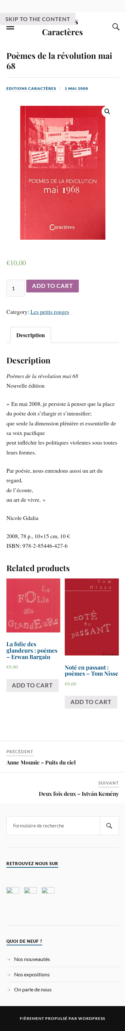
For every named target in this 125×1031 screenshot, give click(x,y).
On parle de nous (33, 989)
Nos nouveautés (32, 959)
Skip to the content (37, 19)
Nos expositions (32, 974)
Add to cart (52, 285)
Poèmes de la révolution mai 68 (59, 60)
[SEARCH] (109, 825)
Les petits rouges (49, 311)
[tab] (30, 335)
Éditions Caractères (62, 26)
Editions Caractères (31, 88)
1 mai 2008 (76, 88)
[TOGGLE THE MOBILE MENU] (10, 26)
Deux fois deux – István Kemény (79, 793)
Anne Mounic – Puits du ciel (41, 762)
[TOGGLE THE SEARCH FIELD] (115, 26)
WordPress (91, 1018)
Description (30, 335)
